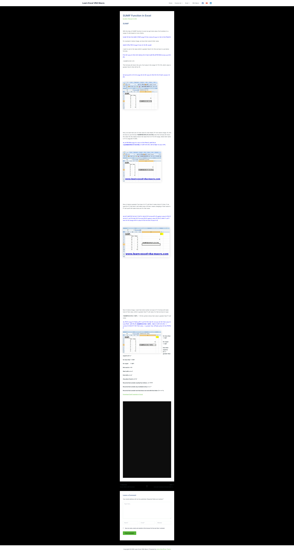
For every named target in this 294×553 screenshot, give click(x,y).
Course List (178, 3)
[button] (182, 3)
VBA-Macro (195, 3)
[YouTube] (207, 3)
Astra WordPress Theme (164, 549)
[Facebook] (203, 3)
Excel (186, 3)
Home (170, 3)
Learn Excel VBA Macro (93, 3)
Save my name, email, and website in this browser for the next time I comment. (145, 528)
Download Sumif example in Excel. (133, 394)
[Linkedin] (211, 3)
